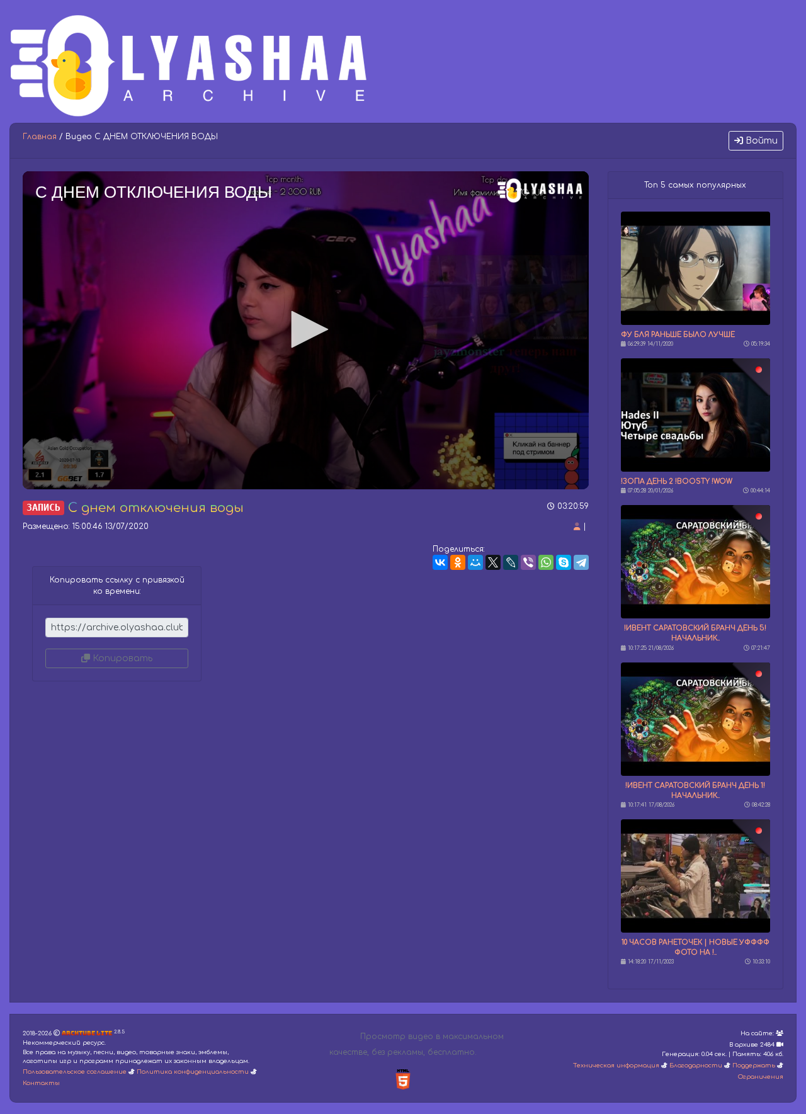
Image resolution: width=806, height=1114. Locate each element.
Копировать (121, 658)
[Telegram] (581, 562)
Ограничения (760, 1077)
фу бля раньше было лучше (678, 335)
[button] (305, 329)
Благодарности (695, 1065)
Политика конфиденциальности (193, 1072)
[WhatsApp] (545, 562)
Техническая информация (616, 1065)
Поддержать (753, 1065)
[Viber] (528, 562)
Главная (40, 136)
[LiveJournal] (510, 562)
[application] (306, 330)
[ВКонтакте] (440, 562)
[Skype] (563, 562)
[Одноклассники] (457, 562)
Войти (760, 140)
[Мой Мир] (475, 562)
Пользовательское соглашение (75, 1072)
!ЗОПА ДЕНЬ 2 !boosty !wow (676, 481)
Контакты (41, 1083)
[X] (493, 562)
